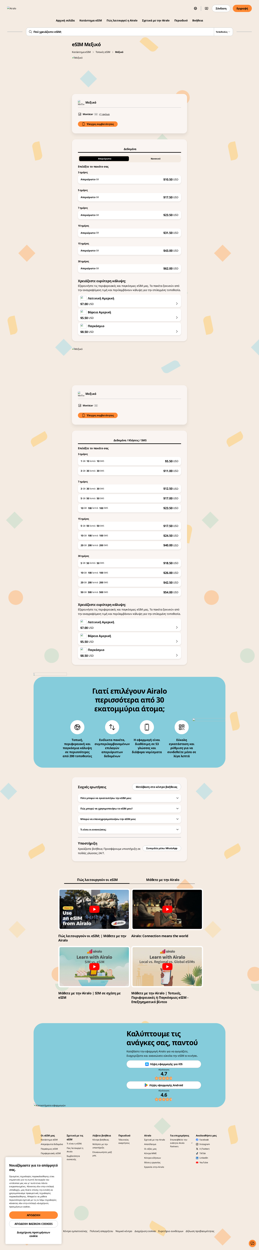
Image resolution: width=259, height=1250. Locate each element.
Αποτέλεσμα (150, 1144)
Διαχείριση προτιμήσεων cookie (33, 1234)
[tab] (129, 149)
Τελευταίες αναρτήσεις (124, 1141)
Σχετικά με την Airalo (155, 20)
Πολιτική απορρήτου (101, 1231)
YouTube (203, 1162)
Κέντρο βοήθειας (100, 1139)
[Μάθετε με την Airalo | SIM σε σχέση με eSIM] (94, 966)
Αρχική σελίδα (65, 20)
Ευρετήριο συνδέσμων (170, 1231)
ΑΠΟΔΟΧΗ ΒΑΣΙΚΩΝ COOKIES (34, 1224)
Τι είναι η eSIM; (74, 1143)
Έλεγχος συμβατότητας (100, 124)
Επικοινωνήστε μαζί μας (102, 1154)
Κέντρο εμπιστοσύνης (75, 1231)
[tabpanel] (129, 213)
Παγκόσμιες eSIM (49, 1148)
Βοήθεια (197, 20)
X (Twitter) (204, 1148)
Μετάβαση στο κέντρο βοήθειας (156, 787)
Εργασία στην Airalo (154, 1166)
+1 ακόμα (104, 114)
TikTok (202, 1153)
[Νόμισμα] (206, 8)
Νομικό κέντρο (124, 1231)
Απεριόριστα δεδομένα (52, 1144)
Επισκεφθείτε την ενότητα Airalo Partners (178, 1143)
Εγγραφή (242, 8)
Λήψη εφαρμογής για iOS (166, 1064)
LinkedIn (203, 1157)
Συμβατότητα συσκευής (73, 1158)
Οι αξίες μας (150, 1148)
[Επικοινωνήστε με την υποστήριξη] (252, 1243)
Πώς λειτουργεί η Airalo (122, 20)
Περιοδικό (181, 20)
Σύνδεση (221, 8)
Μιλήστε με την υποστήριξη (100, 1146)
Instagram (204, 1144)
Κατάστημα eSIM (90, 20)
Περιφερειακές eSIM (51, 1153)
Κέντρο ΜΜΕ (150, 1153)
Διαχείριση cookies (145, 1231)
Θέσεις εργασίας (152, 1162)
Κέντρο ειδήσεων (152, 1157)
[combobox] (129, 32)
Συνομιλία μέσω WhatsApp (161, 848)
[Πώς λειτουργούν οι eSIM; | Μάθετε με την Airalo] (94, 909)
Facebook (204, 1139)
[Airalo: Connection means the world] (167, 909)
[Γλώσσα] (195, 8)
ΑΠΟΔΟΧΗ (33, 1215)
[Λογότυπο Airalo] (16, 8)
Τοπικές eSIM (103, 52)
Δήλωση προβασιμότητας (200, 1231)
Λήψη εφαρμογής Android (166, 1085)
